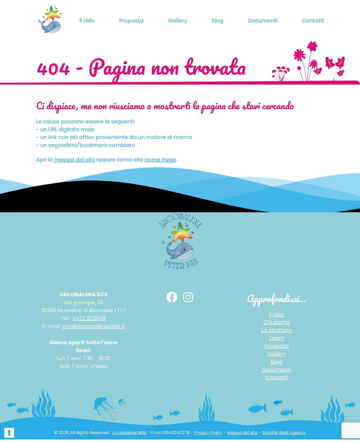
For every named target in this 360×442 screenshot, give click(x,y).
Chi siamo (276, 322)
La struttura (276, 330)
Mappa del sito (242, 433)
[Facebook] (171, 297)
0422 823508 (89, 318)
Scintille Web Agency (283, 433)
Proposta (131, 20)
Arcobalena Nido (129, 433)
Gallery (177, 20)
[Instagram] (188, 297)
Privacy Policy (208, 433)
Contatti (313, 20)
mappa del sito (74, 159)
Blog (217, 20)
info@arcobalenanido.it (93, 326)
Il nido (87, 20)
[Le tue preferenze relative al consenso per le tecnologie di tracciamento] (9, 433)
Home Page (160, 159)
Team (276, 338)
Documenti (262, 20)
